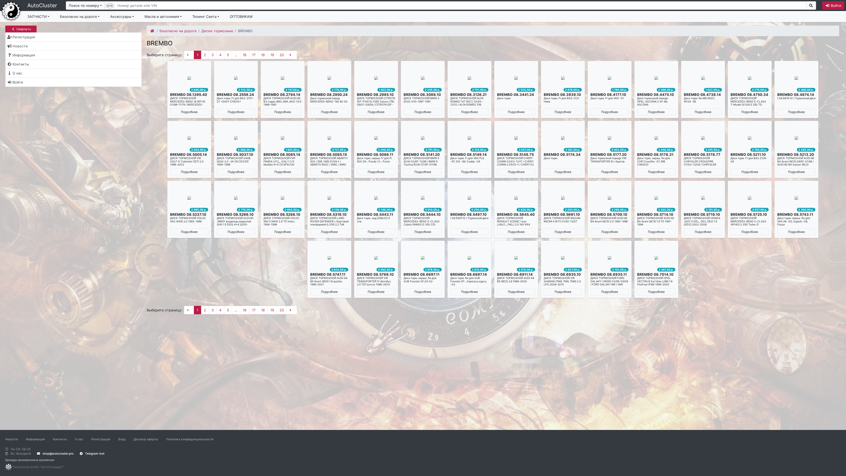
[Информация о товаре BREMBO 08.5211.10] (750, 138)
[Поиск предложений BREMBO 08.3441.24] (516, 78)
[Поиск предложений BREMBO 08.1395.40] (189, 78)
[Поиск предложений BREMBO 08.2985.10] (376, 78)
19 (272, 55)
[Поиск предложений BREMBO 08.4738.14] (703, 78)
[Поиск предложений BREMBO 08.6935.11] (609, 258)
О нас (79, 439)
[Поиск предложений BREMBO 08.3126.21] (469, 78)
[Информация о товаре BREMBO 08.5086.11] (376, 138)
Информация (35, 439)
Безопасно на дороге (78, 16)
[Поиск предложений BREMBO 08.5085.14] (282, 138)
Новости (11, 439)
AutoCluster (42, 5)
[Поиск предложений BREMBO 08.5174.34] (563, 138)
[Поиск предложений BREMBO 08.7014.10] (656, 258)
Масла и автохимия (162, 16)
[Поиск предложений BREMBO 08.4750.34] (750, 78)
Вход (122, 439)
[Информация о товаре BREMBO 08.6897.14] (469, 258)
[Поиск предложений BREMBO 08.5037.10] (236, 138)
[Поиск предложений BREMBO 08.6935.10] (563, 258)
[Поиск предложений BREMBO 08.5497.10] (469, 198)
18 (263, 55)
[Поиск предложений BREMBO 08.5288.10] (282, 198)
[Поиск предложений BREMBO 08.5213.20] (796, 138)
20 (282, 55)
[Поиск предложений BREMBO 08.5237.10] (189, 198)
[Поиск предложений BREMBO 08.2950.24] (329, 78)
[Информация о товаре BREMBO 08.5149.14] (469, 138)
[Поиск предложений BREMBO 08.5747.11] (329, 258)
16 (245, 55)
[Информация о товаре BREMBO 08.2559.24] (236, 78)
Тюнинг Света (204, 16)
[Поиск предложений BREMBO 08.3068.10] (423, 78)
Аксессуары (120, 16)
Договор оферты (146, 439)
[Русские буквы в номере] (110, 5)
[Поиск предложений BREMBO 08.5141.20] (423, 138)
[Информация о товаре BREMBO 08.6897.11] (423, 258)
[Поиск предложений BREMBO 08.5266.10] (236, 198)
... (236, 55)
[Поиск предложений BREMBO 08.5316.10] (329, 198)
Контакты (60, 439)
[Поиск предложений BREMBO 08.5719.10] (703, 198)
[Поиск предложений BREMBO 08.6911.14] (516, 258)
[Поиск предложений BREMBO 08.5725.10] (750, 198)
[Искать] (811, 5)
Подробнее (189, 112)
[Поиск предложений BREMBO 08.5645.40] (516, 198)
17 (254, 55)
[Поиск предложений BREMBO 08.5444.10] (423, 198)
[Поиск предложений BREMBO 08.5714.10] (656, 198)
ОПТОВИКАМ (241, 16)
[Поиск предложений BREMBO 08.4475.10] (656, 78)
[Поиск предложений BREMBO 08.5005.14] (189, 138)
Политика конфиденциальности (189, 439)
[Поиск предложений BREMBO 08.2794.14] (282, 78)
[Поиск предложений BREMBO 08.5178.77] (703, 138)
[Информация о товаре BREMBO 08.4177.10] (609, 78)
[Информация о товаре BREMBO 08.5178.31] (656, 138)
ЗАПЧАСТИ (37, 16)
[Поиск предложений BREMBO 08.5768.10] (376, 258)
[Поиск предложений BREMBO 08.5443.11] (376, 198)
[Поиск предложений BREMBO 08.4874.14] (796, 78)
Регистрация (100, 439)
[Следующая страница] (292, 55)
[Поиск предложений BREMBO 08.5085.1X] (329, 138)
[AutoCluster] (11, 10)
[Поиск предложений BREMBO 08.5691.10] (563, 198)
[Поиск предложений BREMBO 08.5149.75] (516, 138)
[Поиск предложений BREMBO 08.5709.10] (609, 198)
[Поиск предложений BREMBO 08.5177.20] (609, 138)
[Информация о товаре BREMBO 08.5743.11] (796, 198)
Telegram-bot (94, 453)
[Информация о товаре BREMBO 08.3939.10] (563, 78)
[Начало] (152, 31)
